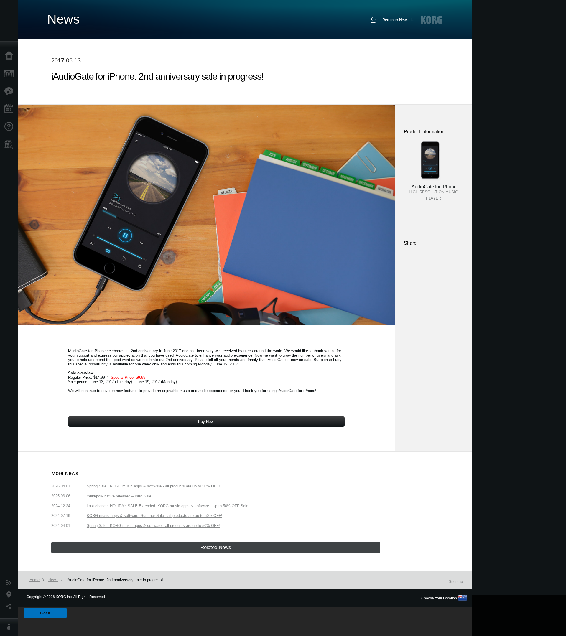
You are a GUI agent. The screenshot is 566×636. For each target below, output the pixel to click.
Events (10, 109)
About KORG (10, 627)
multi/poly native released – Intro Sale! (119, 496)
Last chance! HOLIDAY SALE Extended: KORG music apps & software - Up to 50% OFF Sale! (168, 506)
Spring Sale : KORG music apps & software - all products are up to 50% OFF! (153, 486)
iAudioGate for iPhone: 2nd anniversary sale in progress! (115, 580)
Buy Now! (206, 421)
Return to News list (398, 20)
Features (10, 91)
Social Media (10, 606)
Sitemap (456, 581)
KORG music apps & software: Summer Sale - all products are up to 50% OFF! (154, 515)
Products (10, 74)
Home (10, 56)
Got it (45, 613)
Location (10, 595)
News (10, 583)
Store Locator (10, 144)
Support (10, 127)
